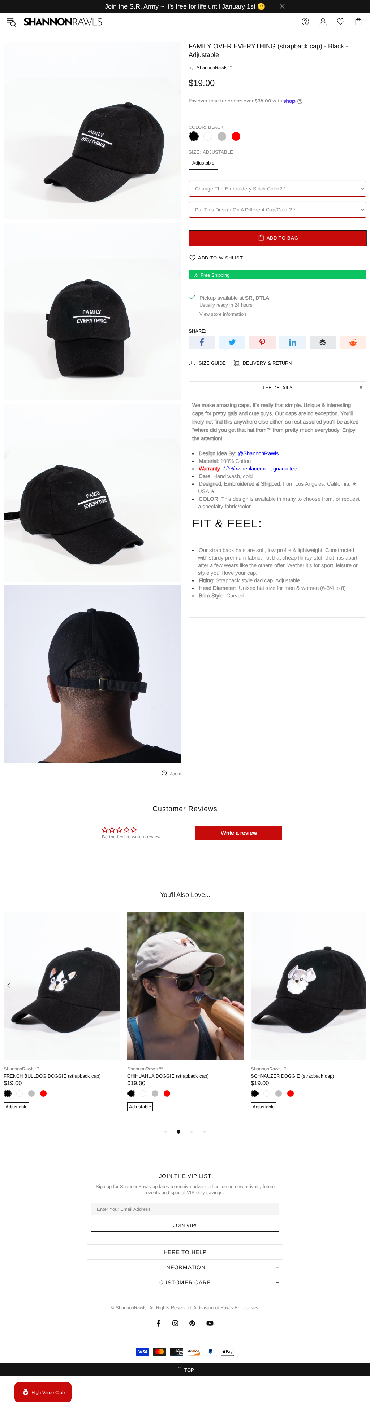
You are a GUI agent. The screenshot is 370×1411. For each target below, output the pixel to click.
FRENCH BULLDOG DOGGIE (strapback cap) (52, 1076)
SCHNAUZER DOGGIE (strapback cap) (292, 1076)
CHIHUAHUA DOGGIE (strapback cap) (167, 1076)
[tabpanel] (62, 1019)
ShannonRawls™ (63, 21)
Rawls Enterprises (239, 1307)
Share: (197, 331)
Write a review (239, 833)
